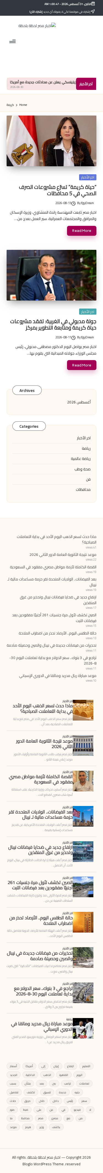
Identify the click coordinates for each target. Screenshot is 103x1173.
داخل (56, 1101)
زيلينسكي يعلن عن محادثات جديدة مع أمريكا (62, 82)
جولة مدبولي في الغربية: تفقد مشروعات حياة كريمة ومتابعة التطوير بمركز (53, 324)
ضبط (25, 1109)
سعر (84, 1101)
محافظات (83, 489)
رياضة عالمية (81, 458)
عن (51, 1109)
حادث (13, 1101)
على (39, 1109)
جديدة (62, 1092)
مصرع (55, 1118)
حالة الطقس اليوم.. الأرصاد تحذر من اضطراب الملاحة (57, 633)
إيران (56, 1066)
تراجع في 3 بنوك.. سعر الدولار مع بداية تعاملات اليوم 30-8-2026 (52, 660)
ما (11, 1118)
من (81, 1118)
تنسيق (47, 1092)
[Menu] (13, 41)
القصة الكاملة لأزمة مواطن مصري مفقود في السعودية (53, 567)
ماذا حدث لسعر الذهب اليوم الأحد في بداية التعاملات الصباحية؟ (56, 539)
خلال (41, 1101)
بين (54, 1083)
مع (68, 1118)
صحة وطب (82, 469)
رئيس (70, 1101)
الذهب (47, 1075)
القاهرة (63, 1075)
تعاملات (84, 1083)
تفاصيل (14, 1092)
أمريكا (29, 1066)
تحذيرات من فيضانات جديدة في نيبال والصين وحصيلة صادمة (51, 645)
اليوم (79, 1075)
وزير (42, 1127)
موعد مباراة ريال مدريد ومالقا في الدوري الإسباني (57, 675)
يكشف (56, 1127)
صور (12, 1109)
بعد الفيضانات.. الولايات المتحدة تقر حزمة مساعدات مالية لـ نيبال (51, 581)
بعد (41, 1083)
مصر (40, 1118)
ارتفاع (70, 1066)
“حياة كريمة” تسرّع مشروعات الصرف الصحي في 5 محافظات (57, 190)
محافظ (25, 1118)
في (63, 1109)
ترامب (67, 1083)
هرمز (28, 1127)
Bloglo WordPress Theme (43, 1164)
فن (88, 479)
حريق (27, 1101)
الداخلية (30, 1075)
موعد (13, 1127)
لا (90, 1109)
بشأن (28, 1083)
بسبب (13, 1083)
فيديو (77, 1109)
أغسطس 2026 (79, 402)
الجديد (13, 1075)
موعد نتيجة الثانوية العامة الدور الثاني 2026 (62, 554)
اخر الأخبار (87, 177)
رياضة (86, 448)
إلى (43, 1066)
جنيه (77, 1092)
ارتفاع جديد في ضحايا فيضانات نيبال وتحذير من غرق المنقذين (58, 599)
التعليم (86, 1066)
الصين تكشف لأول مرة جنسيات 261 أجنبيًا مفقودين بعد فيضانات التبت (54, 617)
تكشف (31, 1092)
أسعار (13, 1066)
